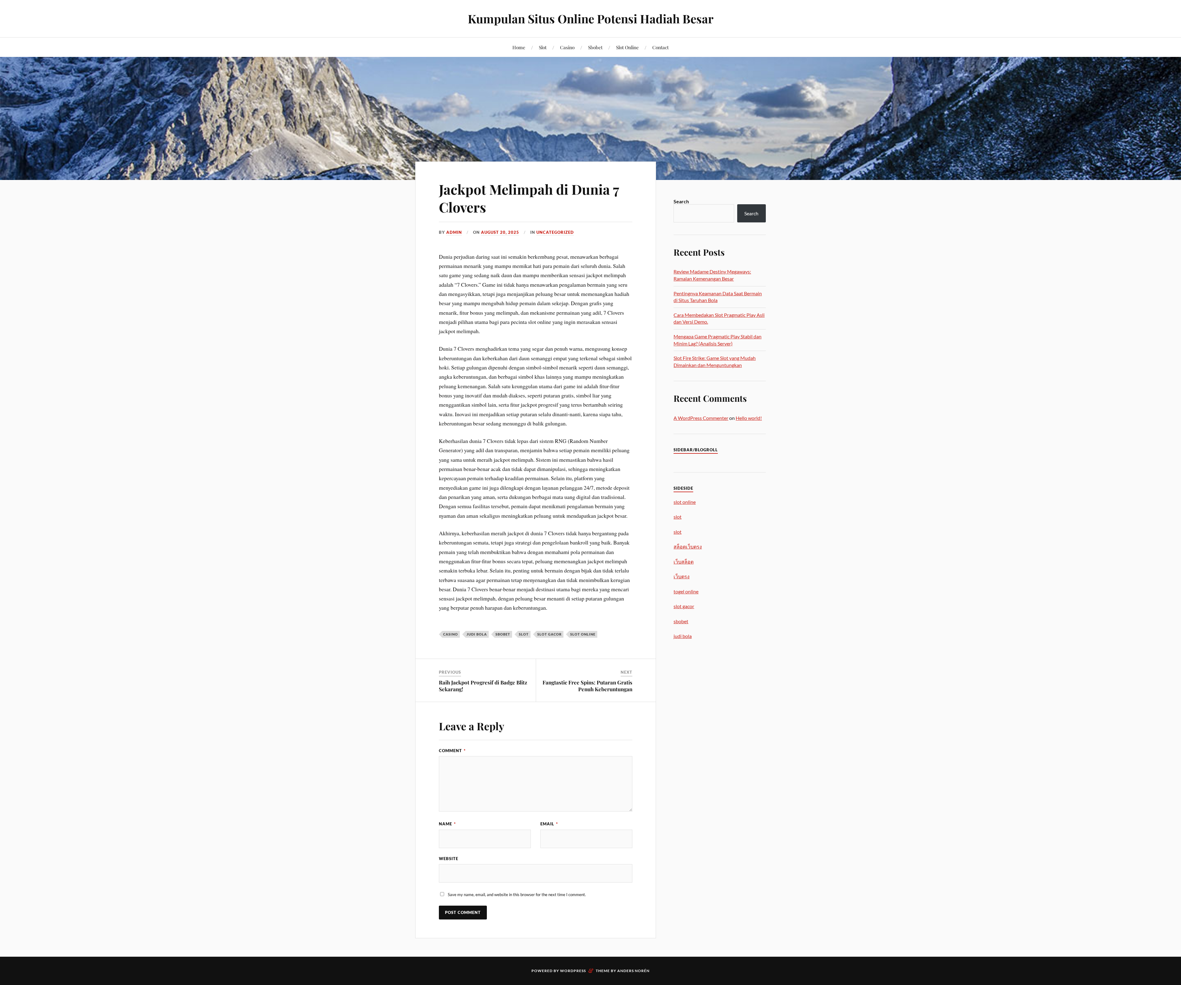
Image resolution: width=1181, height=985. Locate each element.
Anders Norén (633, 970)
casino (450, 634)
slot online (582, 634)
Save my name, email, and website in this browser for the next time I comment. (517, 894)
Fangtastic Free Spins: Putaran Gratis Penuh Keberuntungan (587, 685)
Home (518, 47)
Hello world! (749, 418)
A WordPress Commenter (701, 418)
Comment (452, 750)
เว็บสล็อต (684, 561)
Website (448, 858)
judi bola (477, 634)
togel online (686, 591)
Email (549, 823)
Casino (567, 47)
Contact (660, 47)
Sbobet (595, 47)
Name (447, 823)
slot (524, 634)
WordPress (573, 970)
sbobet (502, 634)
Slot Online (627, 47)
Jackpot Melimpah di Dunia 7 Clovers (529, 198)
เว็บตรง (682, 576)
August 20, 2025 (500, 232)
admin (454, 232)
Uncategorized (555, 232)
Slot (543, 47)
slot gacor (549, 634)
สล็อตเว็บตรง (688, 546)
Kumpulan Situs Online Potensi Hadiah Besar (591, 18)
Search (681, 201)
